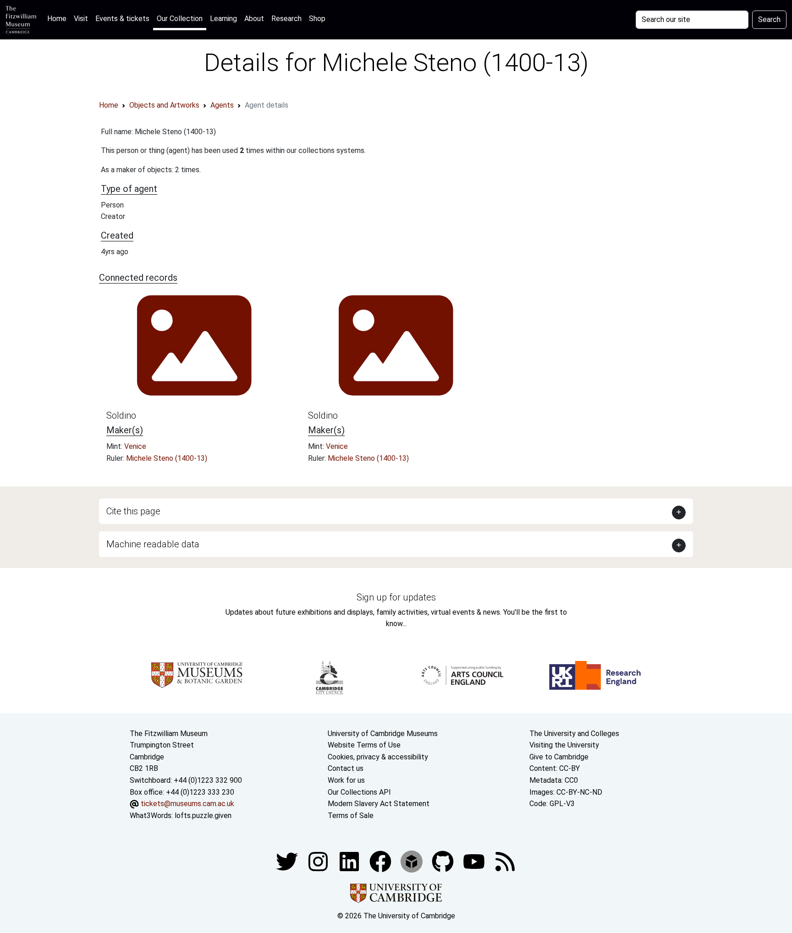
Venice (135, 446)
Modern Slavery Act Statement (378, 803)
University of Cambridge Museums (383, 733)
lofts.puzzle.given (203, 815)
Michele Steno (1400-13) (166, 458)
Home (58, 18)
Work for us (346, 780)
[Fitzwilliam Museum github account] (443, 861)
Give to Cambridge (558, 757)
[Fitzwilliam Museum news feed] (505, 861)
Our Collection (180, 18)
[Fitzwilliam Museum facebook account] (350, 861)
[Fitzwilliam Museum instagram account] (319, 861)
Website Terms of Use (364, 745)
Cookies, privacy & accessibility (378, 757)
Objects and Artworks (164, 105)
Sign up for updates (396, 597)
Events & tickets (122, 18)
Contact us (345, 768)
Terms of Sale (351, 815)
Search (769, 19)
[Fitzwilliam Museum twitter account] (287, 861)
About (254, 18)
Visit (81, 18)
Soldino (121, 415)
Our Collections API (359, 792)
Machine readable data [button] (152, 544)
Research (286, 18)
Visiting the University (564, 745)
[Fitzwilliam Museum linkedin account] (381, 861)
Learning (223, 18)
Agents (222, 105)
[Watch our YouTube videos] (474, 861)
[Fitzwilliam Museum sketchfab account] (412, 861)
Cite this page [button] (133, 511)
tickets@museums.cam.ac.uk (187, 803)
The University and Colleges (574, 733)
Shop (317, 18)
